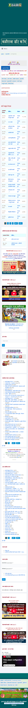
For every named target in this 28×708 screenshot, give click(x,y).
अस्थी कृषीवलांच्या (11, 138)
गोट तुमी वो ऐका (8, 522)
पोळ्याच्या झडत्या (8, 384)
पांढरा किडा (7, 504)
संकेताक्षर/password (7, 568)
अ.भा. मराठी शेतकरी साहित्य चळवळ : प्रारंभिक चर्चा (15, 484)
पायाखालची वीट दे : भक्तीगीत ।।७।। (12, 427)
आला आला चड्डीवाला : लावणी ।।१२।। (13, 482)
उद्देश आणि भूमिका (8, 412)
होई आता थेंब (7, 502)
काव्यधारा (14, 81)
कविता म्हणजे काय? (15, 239)
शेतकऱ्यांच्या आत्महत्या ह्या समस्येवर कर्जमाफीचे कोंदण (15, 491)
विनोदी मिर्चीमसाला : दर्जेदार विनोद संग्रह (12, 390)
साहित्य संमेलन (3, 682)
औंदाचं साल (7, 526)
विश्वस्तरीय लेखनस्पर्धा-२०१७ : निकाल (12, 513)
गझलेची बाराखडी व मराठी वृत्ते (10, 435)
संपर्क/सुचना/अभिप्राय (9, 407)
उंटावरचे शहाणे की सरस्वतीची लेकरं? (12, 494)
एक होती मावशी (11, 169)
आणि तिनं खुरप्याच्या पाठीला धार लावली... (13, 490)
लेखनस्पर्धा (4, 81)
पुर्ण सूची (3, 445)
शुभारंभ (6, 389)
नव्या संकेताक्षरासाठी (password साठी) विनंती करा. (15, 575)
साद (6, 498)
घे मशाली (10, 206)
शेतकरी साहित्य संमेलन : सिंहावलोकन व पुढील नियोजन (15, 421)
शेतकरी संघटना (3, 685)
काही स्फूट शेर (11, 175)
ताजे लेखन (9, 78)
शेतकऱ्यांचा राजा (11, 685)
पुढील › (16, 223)
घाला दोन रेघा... (8, 528)
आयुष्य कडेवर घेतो (12, 148)
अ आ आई (10, 122)
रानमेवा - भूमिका (8, 393)
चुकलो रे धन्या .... (8, 501)
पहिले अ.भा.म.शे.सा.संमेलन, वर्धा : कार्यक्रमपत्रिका (14, 429)
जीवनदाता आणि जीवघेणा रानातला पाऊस (13, 475)
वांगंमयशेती (15, 361)
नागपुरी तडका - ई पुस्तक (10, 383)
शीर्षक (9, 111)
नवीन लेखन (4, 78)
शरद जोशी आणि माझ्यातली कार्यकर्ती (12, 438)
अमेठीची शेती (10, 132)
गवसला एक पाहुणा (11, 196)
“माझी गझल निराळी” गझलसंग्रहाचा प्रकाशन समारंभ (15, 404)
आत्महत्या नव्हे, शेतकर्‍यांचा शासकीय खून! (13, 519)
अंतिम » (20, 223)
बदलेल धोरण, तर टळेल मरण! (10, 476)
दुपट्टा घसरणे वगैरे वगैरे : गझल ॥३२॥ (12, 511)
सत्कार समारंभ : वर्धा (9, 418)
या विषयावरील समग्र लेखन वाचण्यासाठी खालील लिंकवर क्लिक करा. (14, 324)
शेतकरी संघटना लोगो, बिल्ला (10, 426)
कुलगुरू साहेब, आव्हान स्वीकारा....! (11, 400)
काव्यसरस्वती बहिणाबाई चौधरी (11, 534)
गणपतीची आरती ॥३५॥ (9, 419)
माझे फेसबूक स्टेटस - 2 (9, 398)
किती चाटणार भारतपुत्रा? (10, 439)
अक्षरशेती (21, 78)
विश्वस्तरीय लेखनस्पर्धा (11, 682)
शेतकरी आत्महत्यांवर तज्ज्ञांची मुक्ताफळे (12, 507)
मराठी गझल (19, 81)
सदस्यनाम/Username (7, 563)
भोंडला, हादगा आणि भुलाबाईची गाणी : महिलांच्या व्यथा (15, 401)
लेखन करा (7, 550)
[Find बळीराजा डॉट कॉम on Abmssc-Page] (10, 356)
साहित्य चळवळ (16, 78)
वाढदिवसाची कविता (8, 487)
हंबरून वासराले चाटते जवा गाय (11, 424)
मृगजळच (6, 531)
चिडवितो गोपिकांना (11, 212)
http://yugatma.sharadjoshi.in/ (14, 703)
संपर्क (16, 685)
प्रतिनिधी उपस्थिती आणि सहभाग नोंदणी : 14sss (14, 552)
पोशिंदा (6, 523)
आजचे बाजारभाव (7, 680)
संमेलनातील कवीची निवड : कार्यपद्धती (12, 499)
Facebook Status (16, 680)
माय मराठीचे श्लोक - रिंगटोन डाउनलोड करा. (13, 409)
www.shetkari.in (10, 258)
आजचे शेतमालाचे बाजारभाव (10, 392)
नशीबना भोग (7, 525)
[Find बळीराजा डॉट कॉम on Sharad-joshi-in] (7, 356)
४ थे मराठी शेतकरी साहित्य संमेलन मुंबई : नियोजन (14, 413)
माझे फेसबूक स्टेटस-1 (9, 381)
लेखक (18, 111)
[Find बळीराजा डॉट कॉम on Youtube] (20, 356)
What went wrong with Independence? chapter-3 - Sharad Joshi (14, 396)
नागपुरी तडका (4, 83)
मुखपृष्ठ (2, 54)
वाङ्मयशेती (7, 54)
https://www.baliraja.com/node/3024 (16, 93)
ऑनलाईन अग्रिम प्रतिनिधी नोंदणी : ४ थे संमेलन (14, 432)
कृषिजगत (25, 682)
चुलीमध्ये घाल (11, 217)
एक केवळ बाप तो (11, 164)
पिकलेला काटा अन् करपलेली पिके (11, 516)
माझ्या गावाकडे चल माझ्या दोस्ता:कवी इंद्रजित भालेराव (15, 508)
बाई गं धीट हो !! (8, 505)
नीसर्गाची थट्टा (8, 481)
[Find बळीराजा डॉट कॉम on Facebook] (14, 356)
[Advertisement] (14, 18)
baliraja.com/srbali (14, 328)
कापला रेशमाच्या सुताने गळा (10, 436)
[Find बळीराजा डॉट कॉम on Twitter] (17, 356)
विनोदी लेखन (10, 83)
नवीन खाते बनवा (8, 573)
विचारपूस (7, 416)
